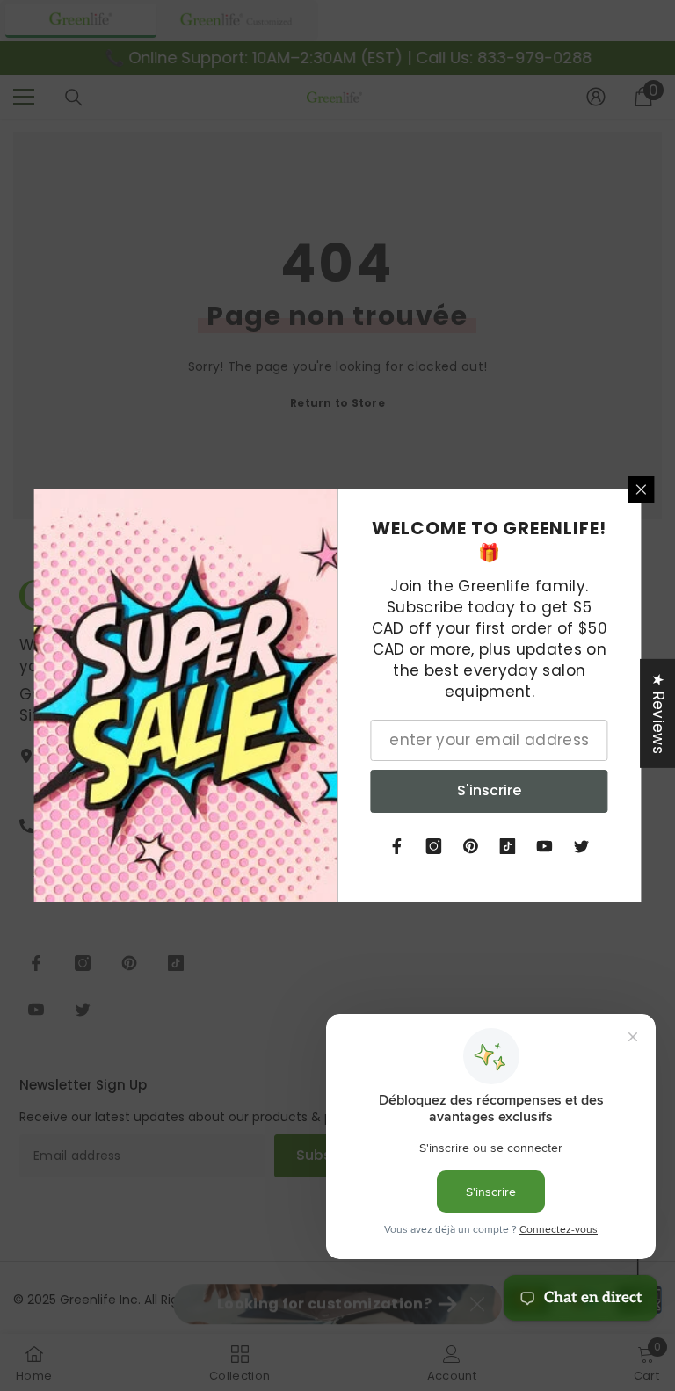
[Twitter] (581, 846)
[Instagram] (434, 846)
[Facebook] (397, 846)
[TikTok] (508, 846)
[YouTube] (544, 846)
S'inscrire (489, 790)
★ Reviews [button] (658, 712)
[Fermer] (641, 489)
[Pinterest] (471, 846)
